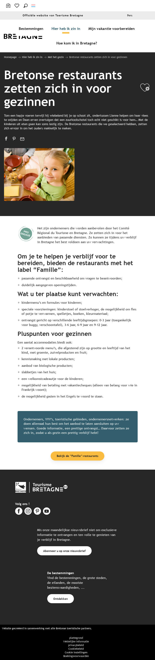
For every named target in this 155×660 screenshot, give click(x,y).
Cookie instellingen (76, 652)
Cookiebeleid (76, 648)
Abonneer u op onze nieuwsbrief (64, 550)
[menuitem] (26, 35)
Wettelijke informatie (76, 641)
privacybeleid (76, 645)
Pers (129, 15)
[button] (25, 5)
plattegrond (76, 637)
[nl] (33, 5)
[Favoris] (17, 5)
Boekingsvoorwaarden (76, 656)
